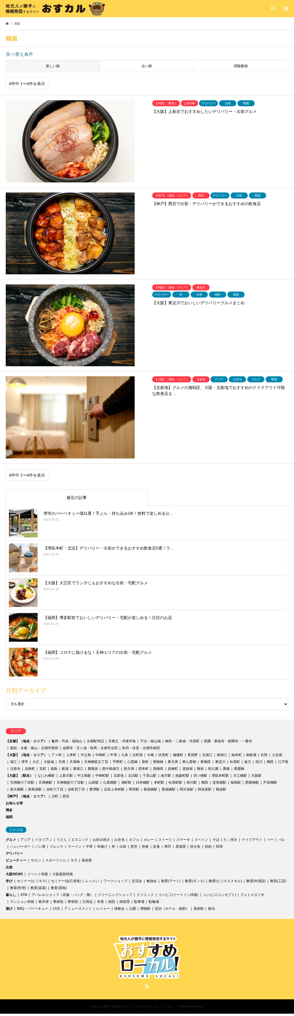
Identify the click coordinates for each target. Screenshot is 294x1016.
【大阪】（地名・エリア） (26, 755)
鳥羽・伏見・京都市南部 (141, 748)
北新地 (118, 776)
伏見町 (163, 755)
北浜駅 (133, 776)
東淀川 (220, 762)
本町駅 (159, 782)
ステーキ (183, 840)
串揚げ (102, 847)
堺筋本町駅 (220, 776)
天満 (61, 762)
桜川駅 (192, 782)
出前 (122, 847)
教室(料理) (18, 888)
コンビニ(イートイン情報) (178, 895)
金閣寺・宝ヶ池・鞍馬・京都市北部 (90, 748)
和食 (145, 847)
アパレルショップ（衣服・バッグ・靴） (63, 895)
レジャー (103, 909)
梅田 (270, 762)
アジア (25, 840)
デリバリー (14, 853)
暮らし (11, 895)
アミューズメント (78, 909)
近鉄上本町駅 (114, 789)
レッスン (92, 881)
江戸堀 (283, 762)
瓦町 (42, 769)
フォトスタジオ (252, 895)
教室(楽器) (38, 888)
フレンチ (56, 847)
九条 (124, 755)
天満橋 (74, 762)
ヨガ (73, 860)
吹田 (264, 755)
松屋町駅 (175, 782)
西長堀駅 (35, 789)
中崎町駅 (102, 776)
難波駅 (221, 789)
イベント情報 (37, 874)
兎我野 (192, 755)
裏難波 (93, 769)
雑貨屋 (124, 902)
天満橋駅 (45, 782)
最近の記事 (77, 497)
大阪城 (49, 762)
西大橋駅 (17, 789)
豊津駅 (94, 789)
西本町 (143, 769)
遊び (9, 909)
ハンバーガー (20, 847)
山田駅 (93, 782)
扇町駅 (126, 782)
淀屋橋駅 (219, 782)
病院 (111, 902)
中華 (89, 847)
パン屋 (40, 847)
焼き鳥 (195, 847)
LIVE (56, 909)
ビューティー (16, 860)
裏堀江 (78, 769)
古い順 (147, 66)
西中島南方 (110, 769)
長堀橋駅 (150, 789)
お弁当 (119, 840)
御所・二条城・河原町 (182, 741)
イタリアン (43, 840)
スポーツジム (55, 860)
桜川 (259, 762)
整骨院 (73, 902)
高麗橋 (239, 769)
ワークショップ (115, 881)
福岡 (9, 817)
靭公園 (213, 769)
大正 (35, 762)
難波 (200, 769)
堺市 (24, 762)
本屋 (100, 902)
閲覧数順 (241, 66)
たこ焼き (230, 840)
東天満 (173, 762)
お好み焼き (101, 840)
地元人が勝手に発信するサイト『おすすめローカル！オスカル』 (134, 1006)
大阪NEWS (14, 874)
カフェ (134, 840)
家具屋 (43, 902)
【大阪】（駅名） (19, 776)
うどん (62, 840)
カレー (149, 840)
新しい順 (53, 66)
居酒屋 (180, 847)
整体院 (58, 902)
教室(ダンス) (194, 881)
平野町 (118, 762)
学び (9, 881)
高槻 (226, 769)
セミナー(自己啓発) (66, 881)
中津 (113, 755)
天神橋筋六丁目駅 (70, 782)
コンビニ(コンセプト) (219, 895)
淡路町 (30, 769)
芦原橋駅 (270, 782)
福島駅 (236, 782)
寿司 (167, 847)
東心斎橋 (189, 762)
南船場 (251, 755)
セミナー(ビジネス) (32, 881)
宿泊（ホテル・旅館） (172, 909)
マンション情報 (22, 902)
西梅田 (158, 769)
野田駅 (134, 789)
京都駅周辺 (95, 741)
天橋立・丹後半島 (122, 741)
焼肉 (208, 847)
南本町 (236, 755)
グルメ (11, 840)
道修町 (173, 769)
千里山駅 (149, 776)
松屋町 (235, 762)
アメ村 (56, 755)
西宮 (66, 796)
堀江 (13, 762)
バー (270, 840)
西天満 (129, 769)
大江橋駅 (240, 776)
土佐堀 (277, 755)
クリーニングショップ (115, 895)
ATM (23, 895)
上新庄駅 (66, 776)
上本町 (71, 755)
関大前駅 (187, 789)
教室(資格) (59, 888)
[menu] (285, 8)
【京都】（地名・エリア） (26, 741)
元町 (54, 796)
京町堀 (137, 755)
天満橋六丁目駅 (22, 782)
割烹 (134, 847)
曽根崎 (158, 762)
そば (215, 840)
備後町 (178, 755)
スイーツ (165, 840)
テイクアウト (252, 840)
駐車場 (139, 902)
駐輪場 (154, 902)
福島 (54, 769)
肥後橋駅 (252, 782)
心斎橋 (132, 762)
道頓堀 (187, 769)
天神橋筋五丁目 (96, 762)
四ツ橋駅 (200, 776)
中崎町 (100, 755)
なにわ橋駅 (46, 776)
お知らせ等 (14, 803)
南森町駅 (182, 776)
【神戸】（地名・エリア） (26, 796)
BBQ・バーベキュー (32, 909)
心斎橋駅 (110, 782)
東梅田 (205, 762)
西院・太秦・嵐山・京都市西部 (34, 748)
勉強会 (151, 881)
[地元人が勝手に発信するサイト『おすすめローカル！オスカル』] (55, 9)
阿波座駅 (205, 789)
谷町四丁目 (76, 789)
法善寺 (15, 769)
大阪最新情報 (62, 874)
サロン (36, 860)
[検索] (272, 8)
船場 (65, 769)
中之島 (86, 755)
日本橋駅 (143, 782)
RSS (147, 986)
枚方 (247, 762)
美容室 (87, 860)
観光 (211, 909)
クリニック (145, 895)
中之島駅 (84, 776)
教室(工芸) (278, 881)
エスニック (79, 840)
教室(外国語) (256, 881)
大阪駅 (256, 776)
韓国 (219, 847)
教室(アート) (171, 881)
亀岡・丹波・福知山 (66, 741)
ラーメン (75, 847)
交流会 (137, 881)
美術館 (199, 909)
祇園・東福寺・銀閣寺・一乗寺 (228, 741)
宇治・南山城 (150, 741)
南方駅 (166, 776)
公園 (132, 909)
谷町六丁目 (54, 789)
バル (281, 840)
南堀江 (222, 755)
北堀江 (207, 755)
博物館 (145, 909)
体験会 (119, 909)
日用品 (87, 902)
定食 (156, 847)
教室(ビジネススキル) (225, 881)
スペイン (201, 840)
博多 (9, 810)
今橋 (150, 755)
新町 (145, 762)
